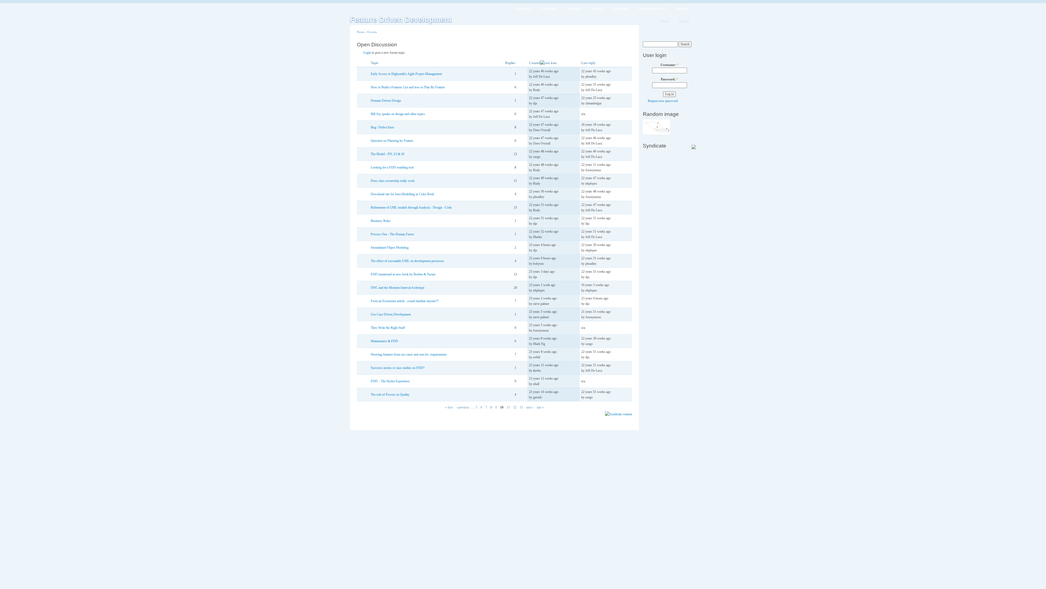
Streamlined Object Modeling (390, 248)
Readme (684, 21)
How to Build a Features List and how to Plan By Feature (408, 87)
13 (521, 407)
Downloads (574, 8)
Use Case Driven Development (391, 314)
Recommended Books (652, 8)
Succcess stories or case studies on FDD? (397, 368)
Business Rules (381, 221)
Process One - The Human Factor (392, 234)
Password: (669, 79)
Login (367, 53)
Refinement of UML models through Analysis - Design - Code (411, 207)
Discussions (549, 8)
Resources (682, 8)
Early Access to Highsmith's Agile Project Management (406, 74)
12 (514, 407)
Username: (669, 65)
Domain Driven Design (386, 101)
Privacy (664, 21)
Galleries (597, 8)
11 (508, 407)
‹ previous (462, 407)
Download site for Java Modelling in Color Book (402, 194)
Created (534, 63)
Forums (372, 32)
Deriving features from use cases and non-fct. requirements (409, 354)
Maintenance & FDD (384, 341)
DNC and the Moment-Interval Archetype (397, 288)
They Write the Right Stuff (388, 328)
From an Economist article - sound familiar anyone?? (405, 301)
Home (360, 32)
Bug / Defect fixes (382, 127)
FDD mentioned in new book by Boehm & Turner (403, 274)
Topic (374, 63)
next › (530, 407)
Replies (510, 63)
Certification (523, 8)
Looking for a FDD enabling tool (392, 167)
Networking (620, 8)
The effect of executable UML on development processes (407, 261)
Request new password (663, 101)
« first (449, 407)
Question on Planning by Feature (392, 141)
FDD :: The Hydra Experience (390, 381)
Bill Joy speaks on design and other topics (398, 114)
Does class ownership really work (393, 181)
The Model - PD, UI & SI (387, 154)
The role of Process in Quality (390, 394)
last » (540, 407)
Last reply (588, 63)
